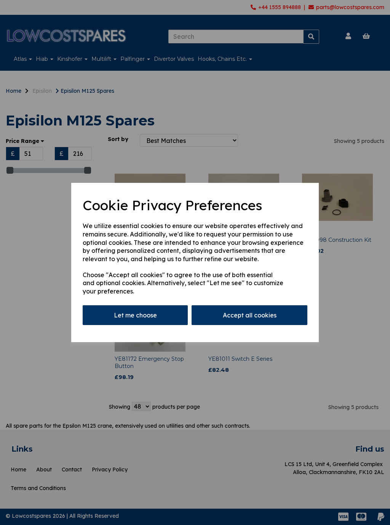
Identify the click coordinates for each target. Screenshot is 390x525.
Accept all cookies (250, 315)
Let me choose (135, 315)
